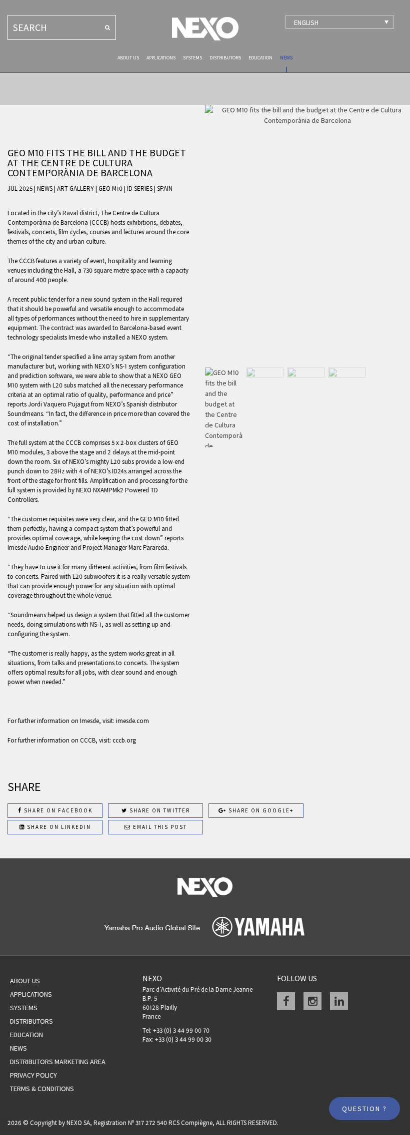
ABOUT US (128, 57)
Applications (161, 57)
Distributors (225, 57)
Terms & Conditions (42, 1088)
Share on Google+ (260, 810)
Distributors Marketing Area (58, 1061)
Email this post (159, 826)
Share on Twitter (159, 810)
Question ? (364, 1108)
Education (260, 57)
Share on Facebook (57, 810)
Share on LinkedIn (58, 826)
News (286, 57)
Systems (192, 57)
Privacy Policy (33, 1075)
